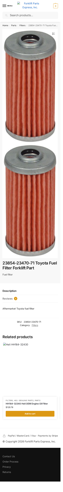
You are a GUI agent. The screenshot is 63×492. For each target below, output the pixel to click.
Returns (7, 472)
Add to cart (30, 413)
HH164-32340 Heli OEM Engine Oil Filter (27, 403)
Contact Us (9, 456)
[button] (55, 6)
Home (5, 25)
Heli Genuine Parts (24, 400)
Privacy (7, 466)
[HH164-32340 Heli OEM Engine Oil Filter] (30, 370)
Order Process (10, 461)
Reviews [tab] (9, 298)
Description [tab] (9, 290)
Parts (13, 25)
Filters (22, 25)
